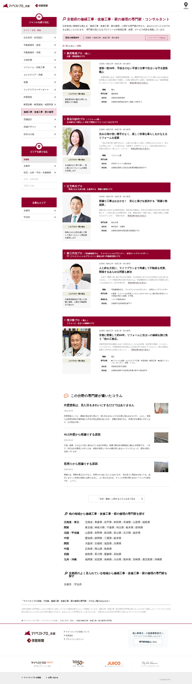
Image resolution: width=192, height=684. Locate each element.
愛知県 (89, 538)
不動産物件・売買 (32, 52)
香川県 (98, 554)
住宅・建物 (36, 30)
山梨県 (89, 532)
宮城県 (127, 522)
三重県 (108, 538)
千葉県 (110, 527)
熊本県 (127, 559)
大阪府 (89, 543)
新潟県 (108, 532)
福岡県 (89, 559)
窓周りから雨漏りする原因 (81, 463)
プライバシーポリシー (75, 639)
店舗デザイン (30, 127)
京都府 (98, 543)
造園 (26, 82)
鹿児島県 (147, 559)
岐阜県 (117, 538)
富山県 (117, 532)
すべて (26, 30)
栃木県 (129, 527)
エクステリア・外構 (33, 75)
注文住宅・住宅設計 (33, 37)
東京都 (89, 527)
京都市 (68, 584)
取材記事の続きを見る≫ (139, 83)
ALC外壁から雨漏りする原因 (82, 434)
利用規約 (69, 635)
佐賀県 (98, 559)
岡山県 (98, 548)
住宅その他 (29, 134)
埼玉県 (120, 527)
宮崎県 (136, 559)
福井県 (136, 532)
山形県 (136, 522)
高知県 (117, 554)
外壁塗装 (28, 97)
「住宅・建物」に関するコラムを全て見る (116, 499)
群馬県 (139, 527)
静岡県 (98, 538)
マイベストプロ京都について (77, 632)
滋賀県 (108, 543)
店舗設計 (28, 119)
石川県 (127, 532)
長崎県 (108, 559)
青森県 (98, 522)
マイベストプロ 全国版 (32, 678)
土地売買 (28, 60)
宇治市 (78, 584)
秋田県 (117, 522)
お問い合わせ (53, 678)
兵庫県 (117, 543)
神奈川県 (100, 527)
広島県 (89, 548)
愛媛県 (108, 554)
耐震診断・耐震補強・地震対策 (38, 104)
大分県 (117, 559)
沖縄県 (158, 559)
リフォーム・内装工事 (34, 67)
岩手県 (108, 522)
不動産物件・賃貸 (32, 45)
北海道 (89, 522)
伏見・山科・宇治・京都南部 (37, 172)
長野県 (98, 532)
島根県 (108, 548)
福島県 (146, 522)
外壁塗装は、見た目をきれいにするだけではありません (99, 405)
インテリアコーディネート (36, 89)
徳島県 (89, 554)
